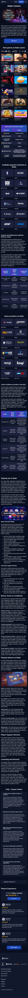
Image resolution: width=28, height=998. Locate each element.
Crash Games (15, 51)
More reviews (14, 947)
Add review (14, 898)
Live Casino (9, 51)
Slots (23, 51)
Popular (3, 51)
